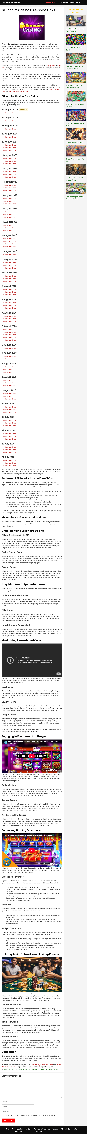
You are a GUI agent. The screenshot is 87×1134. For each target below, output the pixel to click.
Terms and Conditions (42, 1129)
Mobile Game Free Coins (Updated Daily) (15, 1069)
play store (51, 65)
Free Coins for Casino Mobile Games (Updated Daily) (43, 1069)
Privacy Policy (66, 1129)
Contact (75, 1129)
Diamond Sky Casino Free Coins (42, 1065)
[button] (84, 2)
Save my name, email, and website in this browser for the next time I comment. (31, 1115)
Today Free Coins (10, 2)
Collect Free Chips (9, 113)
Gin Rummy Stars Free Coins (18, 91)
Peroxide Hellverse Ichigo (74, 142)
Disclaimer (55, 1129)
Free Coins (50, 2)
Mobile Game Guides (69, 2)
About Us (38, 1131)
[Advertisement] (76, 229)
